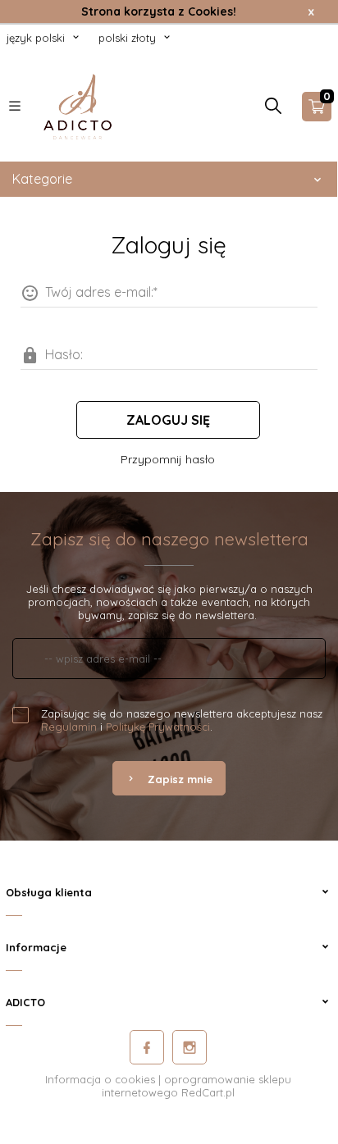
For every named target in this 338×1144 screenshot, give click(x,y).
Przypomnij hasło (168, 459)
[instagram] (189, 1047)
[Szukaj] (273, 109)
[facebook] (147, 1047)
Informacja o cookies (100, 1079)
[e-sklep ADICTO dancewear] (77, 105)
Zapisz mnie (180, 779)
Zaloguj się (168, 420)
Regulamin (69, 726)
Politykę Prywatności (158, 726)
